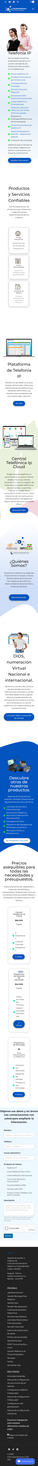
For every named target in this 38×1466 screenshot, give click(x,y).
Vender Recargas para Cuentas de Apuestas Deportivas (17, 1309)
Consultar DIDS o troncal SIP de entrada (19, 717)
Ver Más (19, 403)
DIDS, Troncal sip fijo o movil (17, 1346)
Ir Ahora (18, 957)
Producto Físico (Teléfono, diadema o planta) (19, 1194)
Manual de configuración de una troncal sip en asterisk (18, 1383)
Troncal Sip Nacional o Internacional (16, 1180)
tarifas (10, 1362)
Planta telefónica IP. (20, 74)
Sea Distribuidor (14, 1341)
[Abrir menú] (33, 8)
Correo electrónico (12, 1153)
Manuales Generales (16, 1376)
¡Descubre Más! (19, 510)
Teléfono (8, 1142)
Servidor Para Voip (15, 1327)
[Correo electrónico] (9, 2)
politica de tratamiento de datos (17, 1332)
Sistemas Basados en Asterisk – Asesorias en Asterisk (21, 134)
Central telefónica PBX (16, 1185)
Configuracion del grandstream (15, 1405)
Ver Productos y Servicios (17, 841)
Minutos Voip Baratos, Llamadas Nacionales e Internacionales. (17, 1320)
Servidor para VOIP (15, 1189)
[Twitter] (13, 1449)
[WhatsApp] (5, 2)
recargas (11, 1358)
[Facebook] (14, 2)
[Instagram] (18, 2)
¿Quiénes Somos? (15, 1293)
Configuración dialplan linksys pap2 (17, 1391)
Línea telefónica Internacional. (19, 1175)
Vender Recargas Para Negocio (17, 1298)
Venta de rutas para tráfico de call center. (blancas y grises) (20, 110)
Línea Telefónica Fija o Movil (18, 1172)
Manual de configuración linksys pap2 (18, 1398)
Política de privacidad (17, 1337)
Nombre (8, 1130)
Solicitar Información (19, 160)
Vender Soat (12, 1303)
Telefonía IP (12, 1168)
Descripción (9, 1200)
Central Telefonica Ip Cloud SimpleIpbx (16, 1353)
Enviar (8, 1236)
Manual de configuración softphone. (18, 1412)
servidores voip (14, 1365)
